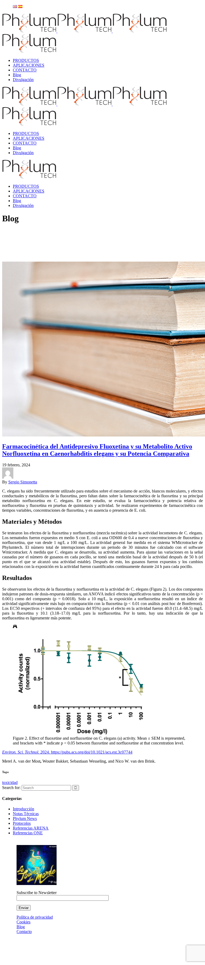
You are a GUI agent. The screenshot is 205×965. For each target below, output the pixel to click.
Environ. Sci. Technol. (20, 752)
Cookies (23, 922)
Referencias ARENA (31, 828)
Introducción (23, 809)
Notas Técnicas (26, 813)
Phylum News (25, 818)
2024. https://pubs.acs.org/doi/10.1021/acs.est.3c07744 (85, 752)
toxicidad (10, 782)
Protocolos (22, 823)
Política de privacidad (35, 917)
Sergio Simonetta (22, 482)
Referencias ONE (28, 833)
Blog (21, 926)
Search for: (11, 787)
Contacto (24, 931)
